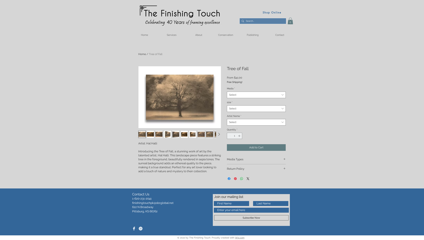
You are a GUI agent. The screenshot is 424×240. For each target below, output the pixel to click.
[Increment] (240, 136)
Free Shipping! (234, 82)
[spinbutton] (235, 136)
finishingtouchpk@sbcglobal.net (153, 203)
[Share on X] (248, 179)
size (230, 102)
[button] (290, 21)
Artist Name (234, 116)
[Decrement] (229, 136)
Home (142, 54)
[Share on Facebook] (229, 179)
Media (231, 88)
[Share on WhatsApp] (242, 179)
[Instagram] (140, 228)
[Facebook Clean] (134, 228)
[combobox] (256, 95)
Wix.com (239, 237)
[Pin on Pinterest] (235, 179)
